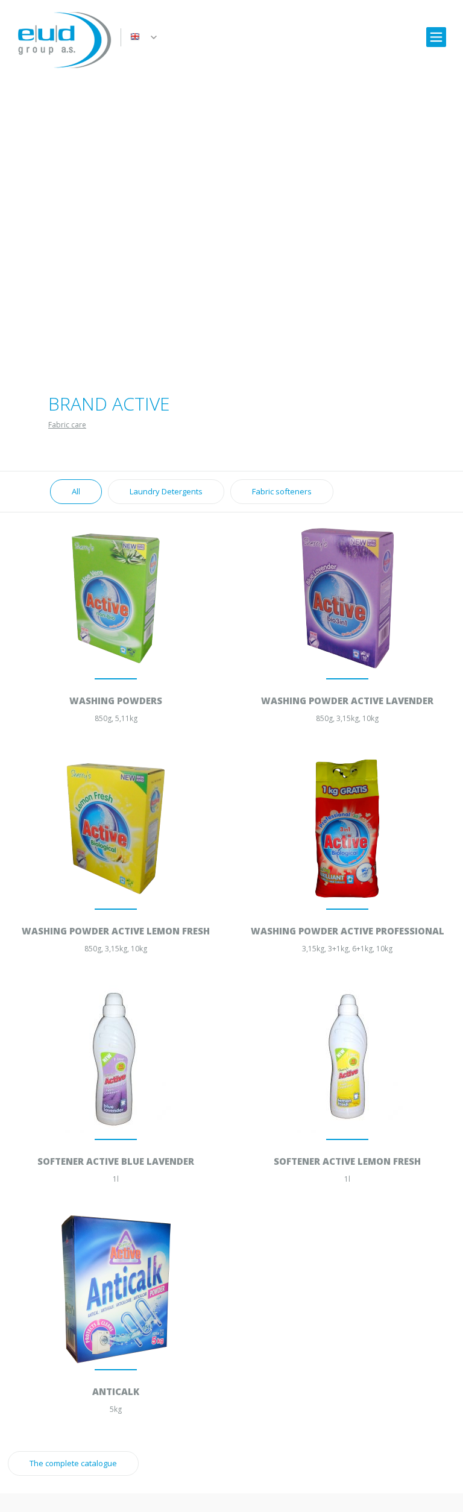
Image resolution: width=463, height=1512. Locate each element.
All (76, 491)
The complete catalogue (73, 1463)
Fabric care (67, 425)
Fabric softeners (282, 491)
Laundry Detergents (166, 491)
